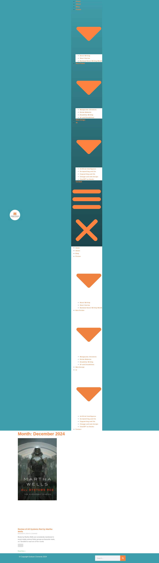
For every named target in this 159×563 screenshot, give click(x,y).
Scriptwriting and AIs (88, 171)
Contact (79, 182)
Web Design (80, 120)
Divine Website (85, 112)
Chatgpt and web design (89, 176)
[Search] (123, 558)
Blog (78, 7)
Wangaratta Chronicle (88, 109)
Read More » (22, 551)
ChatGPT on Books (87, 179)
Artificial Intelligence (88, 169)
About (78, 4)
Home (78, 1)
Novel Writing (85, 56)
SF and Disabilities (87, 117)
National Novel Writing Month (91, 61)
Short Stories (85, 58)
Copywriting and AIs (87, 174)
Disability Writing (86, 115)
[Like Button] (20, 545)
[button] (86, 214)
